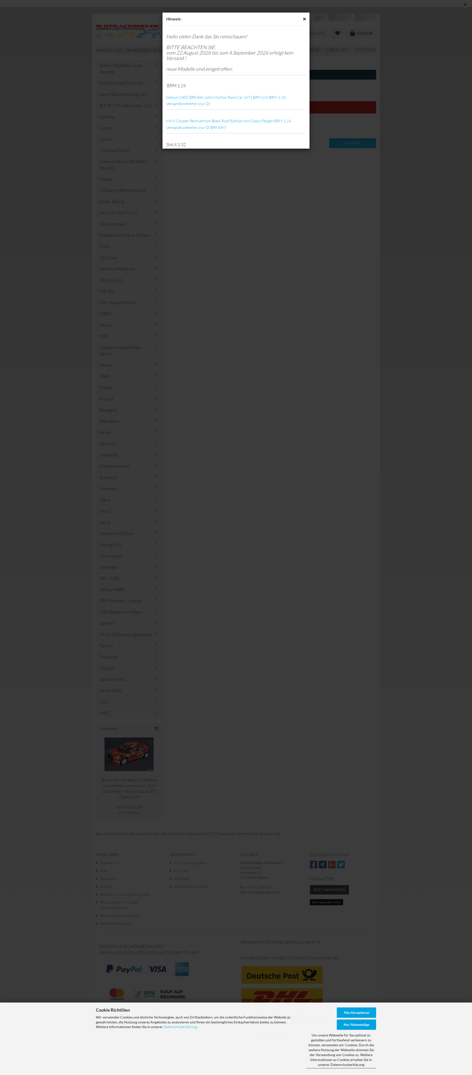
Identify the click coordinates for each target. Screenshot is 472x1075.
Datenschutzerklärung (180, 1027)
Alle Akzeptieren (356, 1012)
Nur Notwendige (356, 1024)
